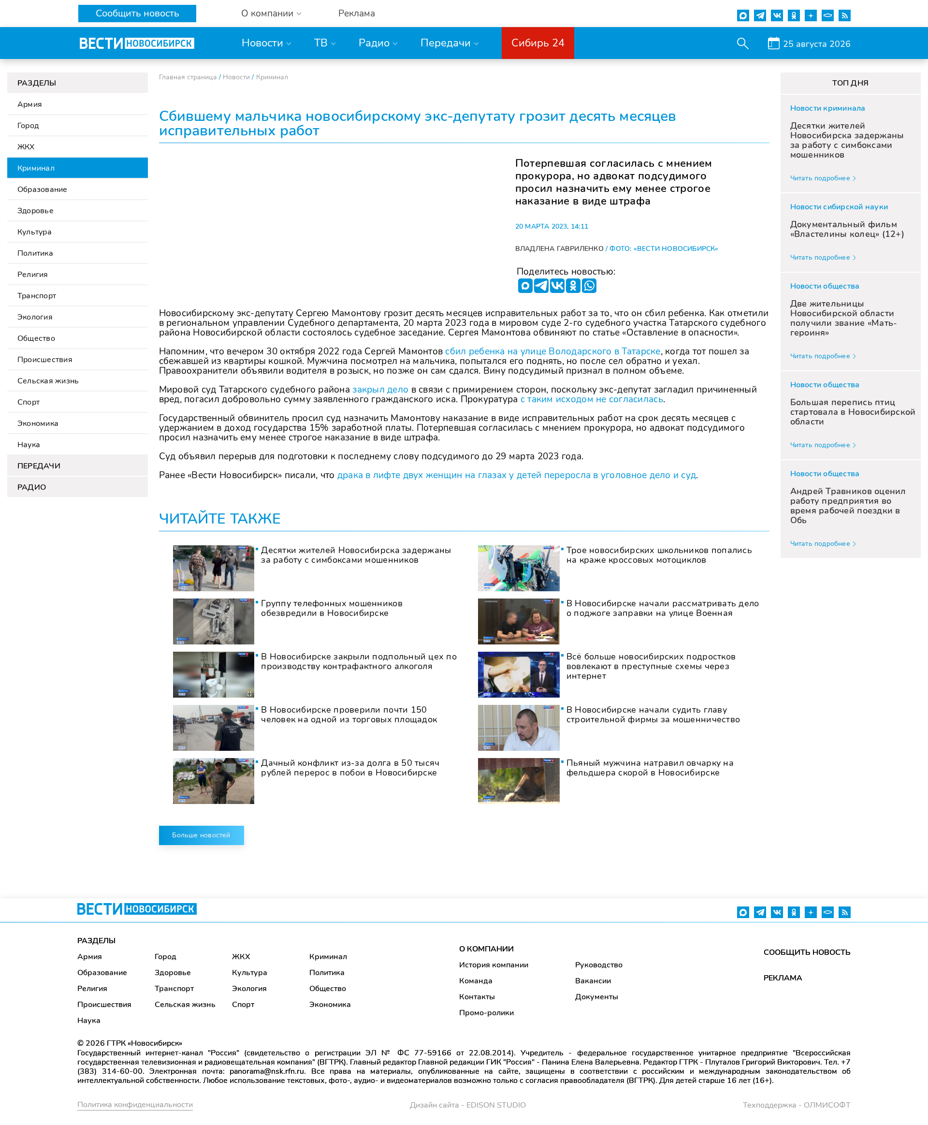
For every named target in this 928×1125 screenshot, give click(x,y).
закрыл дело (380, 389)
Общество (36, 338)
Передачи (445, 43)
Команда (476, 981)
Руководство (599, 965)
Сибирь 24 (538, 43)
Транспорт (36, 296)
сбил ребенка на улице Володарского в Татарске (552, 351)
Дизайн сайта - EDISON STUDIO (468, 1105)
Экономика (37, 423)
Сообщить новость (137, 13)
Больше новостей (201, 835)
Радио (374, 43)
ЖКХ (26, 147)
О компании (267, 13)
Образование (42, 189)
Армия (29, 104)
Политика (35, 253)
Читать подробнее (820, 178)
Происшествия (44, 359)
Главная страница (188, 77)
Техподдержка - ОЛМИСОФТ (797, 1105)
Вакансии (593, 981)
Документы (596, 997)
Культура (34, 232)
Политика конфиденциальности (135, 1104)
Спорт (28, 402)
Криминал (36, 168)
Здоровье (35, 210)
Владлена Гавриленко (559, 248)
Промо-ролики (486, 1013)
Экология (35, 317)
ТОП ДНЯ (850, 83)
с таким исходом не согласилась (592, 399)
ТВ (321, 43)
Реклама (356, 13)
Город (28, 125)
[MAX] (525, 285)
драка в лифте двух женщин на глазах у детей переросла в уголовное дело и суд (516, 475)
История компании (493, 965)
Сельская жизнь (48, 381)
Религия (32, 274)
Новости (262, 43)
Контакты (477, 997)
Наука (28, 444)
